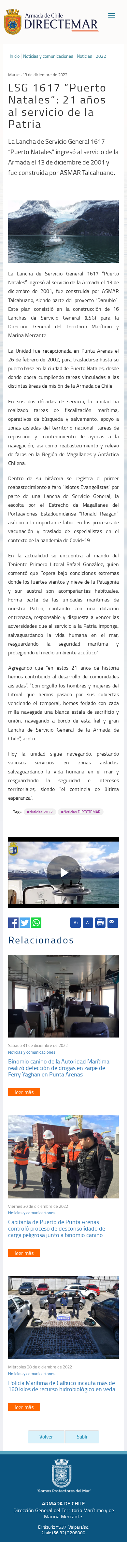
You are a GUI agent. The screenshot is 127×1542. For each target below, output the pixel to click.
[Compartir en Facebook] (13, 921)
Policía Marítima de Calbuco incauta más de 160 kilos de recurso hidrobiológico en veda (61, 1386)
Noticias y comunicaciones (48, 56)
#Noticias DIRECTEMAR (80, 812)
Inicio (15, 56)
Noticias (84, 56)
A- (88, 922)
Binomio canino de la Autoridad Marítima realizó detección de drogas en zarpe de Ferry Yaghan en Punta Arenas (58, 1067)
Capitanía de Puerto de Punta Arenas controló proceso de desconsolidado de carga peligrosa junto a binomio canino (56, 1228)
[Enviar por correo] (112, 923)
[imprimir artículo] (100, 922)
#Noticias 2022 (40, 812)
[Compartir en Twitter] (25, 921)
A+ (76, 922)
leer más (24, 1092)
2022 (101, 56)
